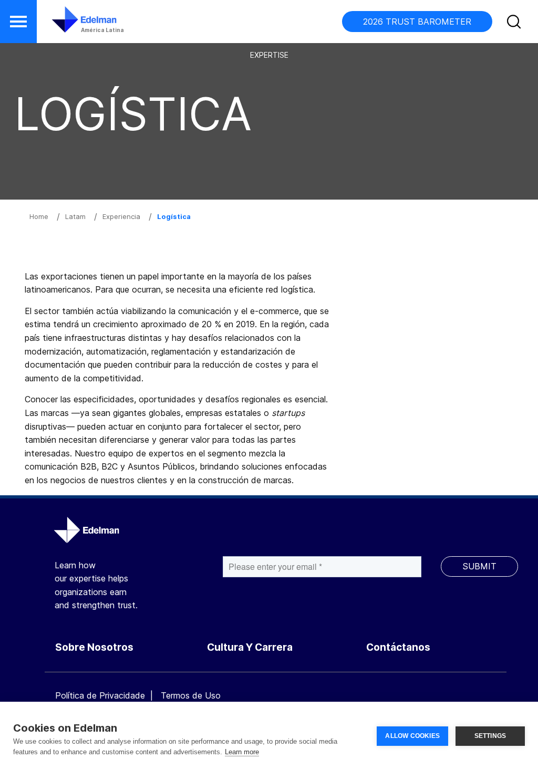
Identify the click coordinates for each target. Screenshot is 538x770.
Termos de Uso (191, 695)
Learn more (242, 752)
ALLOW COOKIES (412, 736)
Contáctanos (398, 647)
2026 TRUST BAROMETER (417, 21)
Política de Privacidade (100, 695)
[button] (18, 21)
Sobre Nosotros (94, 647)
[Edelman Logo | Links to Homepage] (68, 24)
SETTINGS (490, 736)
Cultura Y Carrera (250, 647)
